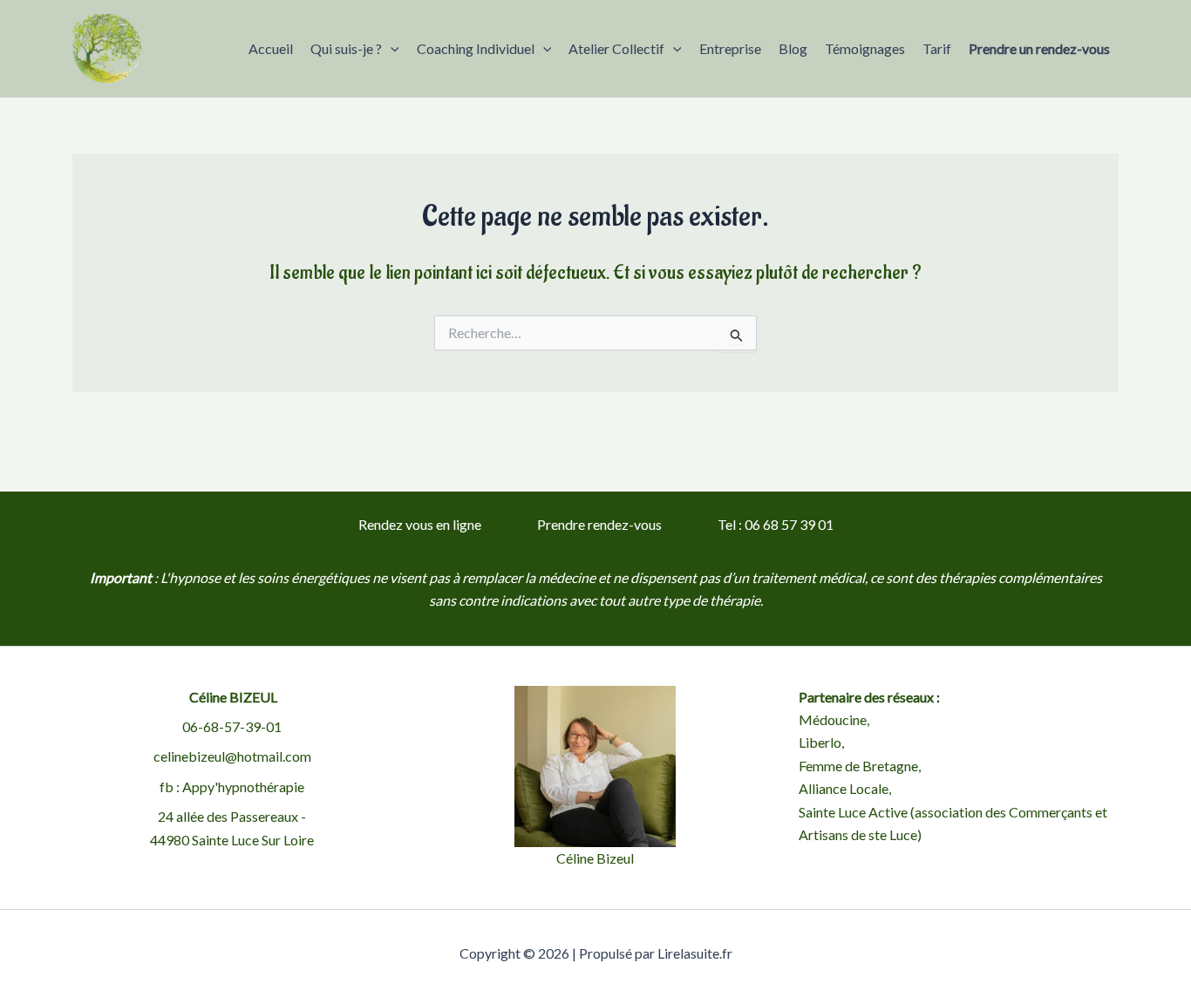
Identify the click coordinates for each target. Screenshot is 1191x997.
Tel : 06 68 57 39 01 (776, 524)
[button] (390, 49)
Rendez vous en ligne (419, 524)
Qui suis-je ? (346, 48)
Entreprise (730, 48)
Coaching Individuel (475, 48)
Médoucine (833, 719)
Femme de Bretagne (858, 765)
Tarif (936, 48)
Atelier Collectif (616, 48)
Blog (793, 48)
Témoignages (865, 48)
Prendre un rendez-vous (1039, 48)
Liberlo (820, 742)
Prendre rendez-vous (599, 524)
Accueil (270, 48)
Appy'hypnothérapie (243, 786)
